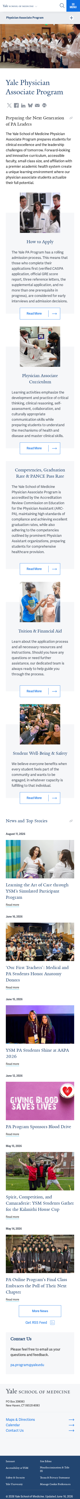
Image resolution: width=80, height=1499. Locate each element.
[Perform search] (62, 6)
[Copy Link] (71, 118)
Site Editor (46, 1461)
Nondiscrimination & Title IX (54, 1469)
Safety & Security (15, 1477)
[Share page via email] (37, 105)
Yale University (14, 1484)
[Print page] (44, 105)
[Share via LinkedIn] (23, 105)
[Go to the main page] (21, 6)
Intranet (10, 1461)
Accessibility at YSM (17, 1468)
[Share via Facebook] (16, 105)
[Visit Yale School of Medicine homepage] (38, 1392)
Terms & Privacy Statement (55, 1477)
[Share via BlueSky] (30, 105)
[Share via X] (9, 105)
